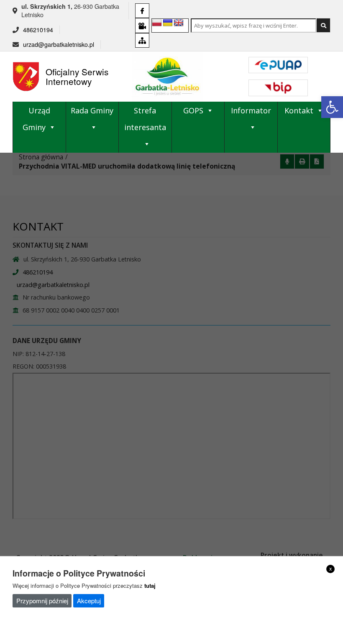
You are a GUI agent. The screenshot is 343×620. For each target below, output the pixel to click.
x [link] (330, 568)
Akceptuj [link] (89, 600)
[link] (332, 107)
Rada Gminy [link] (92, 110)
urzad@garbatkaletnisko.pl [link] (58, 44)
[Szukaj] (323, 25)
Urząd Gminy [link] (36, 118)
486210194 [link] (38, 30)
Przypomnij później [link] (42, 600)
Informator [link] (251, 110)
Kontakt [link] (298, 110)
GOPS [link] (193, 110)
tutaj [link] (150, 585)
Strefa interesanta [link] (145, 118)
